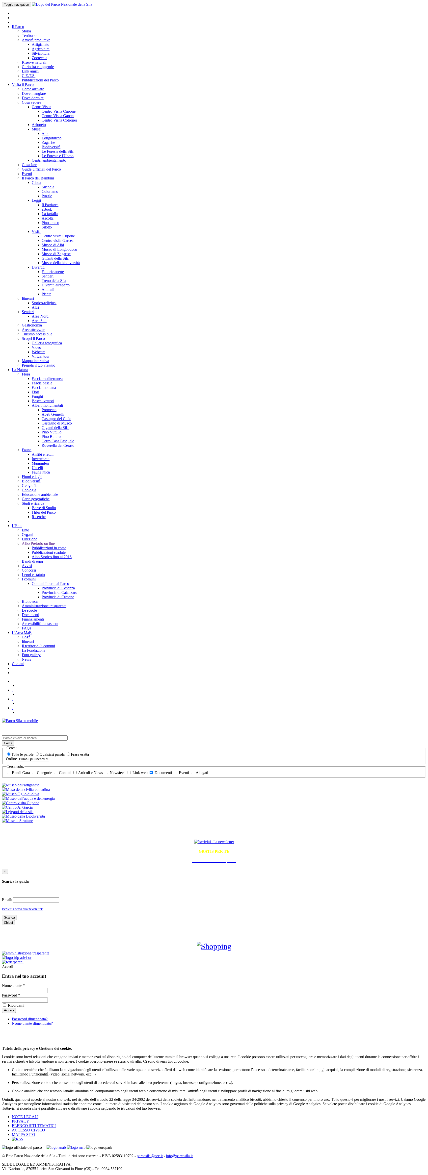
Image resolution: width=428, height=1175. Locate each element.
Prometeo (49, 410)
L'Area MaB (22, 632)
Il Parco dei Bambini (38, 178)
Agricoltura (41, 49)
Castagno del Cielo (56, 419)
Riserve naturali (34, 62)
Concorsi (29, 570)
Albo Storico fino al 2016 (52, 557)
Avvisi (27, 566)
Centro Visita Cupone (59, 111)
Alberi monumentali (47, 405)
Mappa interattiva (35, 361)
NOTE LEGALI (25, 1117)
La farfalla (50, 214)
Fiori (35, 392)
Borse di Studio (44, 508)
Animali (48, 289)
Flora (26, 374)
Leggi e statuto (33, 575)
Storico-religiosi (44, 303)
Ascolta (48, 218)
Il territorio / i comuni (38, 646)
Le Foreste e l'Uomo (58, 156)
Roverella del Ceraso (58, 445)
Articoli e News (90, 773)
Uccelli (37, 468)
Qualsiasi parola (53, 754)
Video (36, 347)
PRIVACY (20, 1121)
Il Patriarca (50, 205)
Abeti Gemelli (53, 414)
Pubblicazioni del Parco (40, 80)
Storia (26, 31)
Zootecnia (39, 58)
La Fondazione (33, 650)
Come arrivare (33, 89)
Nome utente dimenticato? (32, 1023)
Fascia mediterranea (47, 378)
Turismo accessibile (37, 334)
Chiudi (8, 923)
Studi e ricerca (33, 503)
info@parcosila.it (179, 1156)
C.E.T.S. (28, 76)
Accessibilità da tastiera (40, 624)
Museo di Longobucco (59, 249)
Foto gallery (31, 655)
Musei (36, 129)
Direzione (29, 539)
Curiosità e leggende (38, 67)
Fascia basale (42, 383)
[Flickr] (12, 690)
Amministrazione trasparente (44, 606)
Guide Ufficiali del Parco (41, 169)
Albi (45, 133)
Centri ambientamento (49, 160)
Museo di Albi (53, 245)
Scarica (9, 917)
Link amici (30, 71)
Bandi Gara (21, 773)
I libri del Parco (44, 512)
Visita (36, 231)
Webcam (38, 352)
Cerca (8, 743)
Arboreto (39, 125)
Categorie (44, 773)
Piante (46, 294)
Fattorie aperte (53, 272)
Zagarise (48, 142)
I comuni (29, 579)
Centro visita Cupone (58, 236)
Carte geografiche (36, 499)
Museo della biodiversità (61, 263)
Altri (35, 307)
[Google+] (17, 712)
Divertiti (38, 267)
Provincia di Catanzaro (59, 592)
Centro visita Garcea (58, 240)
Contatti (18, 664)
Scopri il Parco (33, 338)
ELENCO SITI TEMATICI (34, 1126)
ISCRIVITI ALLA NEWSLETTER (214, 831)
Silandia (48, 187)
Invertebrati (41, 459)
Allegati (201, 773)
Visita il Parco (23, 84)
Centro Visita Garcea (58, 116)
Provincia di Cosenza (58, 588)
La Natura (20, 370)
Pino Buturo (51, 436)
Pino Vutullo (51, 432)
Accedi (7, 966)
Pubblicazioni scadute (49, 552)
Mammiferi (40, 463)
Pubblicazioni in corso (49, 548)
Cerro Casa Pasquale (58, 441)
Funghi (37, 396)
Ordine (12, 759)
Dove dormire (33, 98)
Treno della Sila (54, 280)
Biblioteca (30, 601)
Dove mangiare (34, 93)
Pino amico (50, 223)
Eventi (27, 174)
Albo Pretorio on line (38, 543)
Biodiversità (51, 147)
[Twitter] (12, 681)
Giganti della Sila (55, 258)
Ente (25, 530)
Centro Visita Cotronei (59, 120)
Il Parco (18, 27)
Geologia (29, 490)
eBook (47, 209)
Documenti (30, 615)
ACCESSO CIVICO (28, 1130)
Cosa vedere (31, 102)
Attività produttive (36, 40)
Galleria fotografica (47, 343)
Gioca (36, 182)
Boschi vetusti (43, 401)
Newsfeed (118, 773)
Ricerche (39, 517)
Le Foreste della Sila (58, 151)
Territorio (29, 35)
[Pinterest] (17, 703)
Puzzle (47, 196)
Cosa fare (29, 165)
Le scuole (29, 610)
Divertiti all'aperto (56, 285)
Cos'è (26, 637)
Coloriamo (50, 191)
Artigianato (40, 44)
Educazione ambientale (40, 494)
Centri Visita (41, 107)
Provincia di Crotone (58, 597)
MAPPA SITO (23, 1134)
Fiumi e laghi (32, 477)
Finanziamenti (33, 619)
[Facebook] (17, 685)
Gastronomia (32, 325)
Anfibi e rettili (43, 454)
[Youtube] (17, 694)
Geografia (29, 485)
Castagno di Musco (57, 423)
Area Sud (39, 321)
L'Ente (17, 526)
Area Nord (40, 316)
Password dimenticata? (30, 1019)
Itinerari (28, 298)
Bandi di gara (32, 561)
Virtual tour (41, 356)
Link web (140, 773)
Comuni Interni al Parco (50, 583)
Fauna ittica (41, 472)
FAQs (26, 628)
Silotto (47, 227)
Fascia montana (44, 387)
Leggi (36, 200)
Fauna (26, 450)
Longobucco (51, 138)
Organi (27, 534)
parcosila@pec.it (150, 1156)
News (26, 659)
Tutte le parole (22, 754)
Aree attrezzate (33, 329)
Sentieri (48, 276)
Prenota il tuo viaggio (38, 365)
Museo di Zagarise (56, 254)
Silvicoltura (41, 53)
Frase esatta (80, 754)
